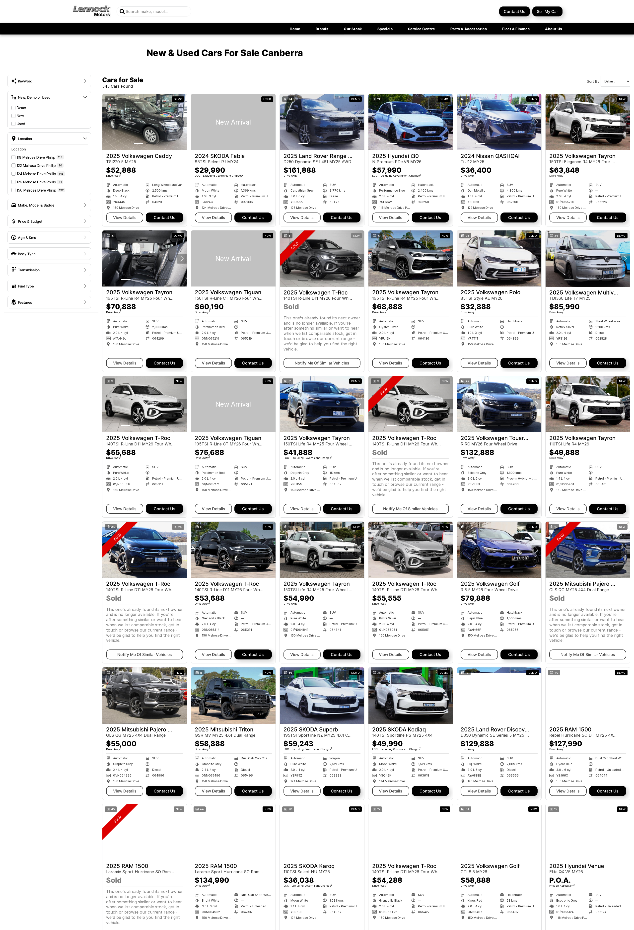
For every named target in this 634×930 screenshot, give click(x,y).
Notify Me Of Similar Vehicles (322, 362)
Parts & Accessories (468, 29)
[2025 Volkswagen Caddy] (144, 122)
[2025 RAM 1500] (588, 695)
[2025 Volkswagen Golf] (499, 550)
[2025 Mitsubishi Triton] (233, 695)
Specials (385, 29)
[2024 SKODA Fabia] (233, 122)
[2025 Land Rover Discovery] (499, 695)
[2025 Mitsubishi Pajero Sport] (588, 550)
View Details (125, 217)
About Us (553, 29)
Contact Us (514, 11)
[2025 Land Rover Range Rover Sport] (322, 122)
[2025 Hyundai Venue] (588, 832)
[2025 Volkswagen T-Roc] (322, 258)
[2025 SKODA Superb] (322, 695)
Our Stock (353, 29)
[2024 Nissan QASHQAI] (499, 122)
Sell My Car (547, 11)
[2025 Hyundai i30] (410, 122)
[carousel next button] (182, 122)
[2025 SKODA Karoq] (322, 832)
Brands (322, 29)
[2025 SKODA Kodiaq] (410, 695)
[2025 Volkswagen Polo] (499, 258)
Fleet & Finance (516, 29)
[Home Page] (92, 11)
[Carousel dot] (138, 143)
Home (295, 29)
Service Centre (421, 29)
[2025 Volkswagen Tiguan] (233, 258)
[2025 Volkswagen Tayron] (588, 122)
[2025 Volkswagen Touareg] (499, 404)
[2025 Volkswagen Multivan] (588, 258)
